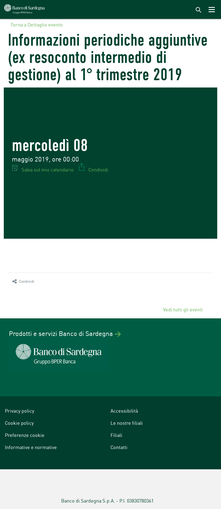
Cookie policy (19, 422)
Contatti (118, 447)
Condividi (26, 281)
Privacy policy (19, 410)
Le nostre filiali (126, 422)
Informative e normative (31, 447)
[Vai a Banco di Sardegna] (24, 10)
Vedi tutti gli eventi (183, 309)
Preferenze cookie (24, 435)
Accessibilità (124, 410)
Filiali (116, 435)
